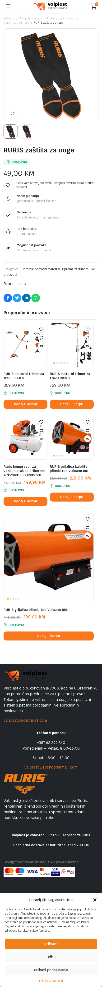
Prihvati (51, 944)
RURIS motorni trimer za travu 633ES (24, 376)
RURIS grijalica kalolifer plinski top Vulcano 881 (69, 468)
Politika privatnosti (51, 981)
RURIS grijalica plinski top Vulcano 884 (36, 610)
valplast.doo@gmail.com (25, 720)
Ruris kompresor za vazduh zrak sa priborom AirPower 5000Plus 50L (24, 470)
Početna (9, 18)
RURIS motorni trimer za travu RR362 (70, 376)
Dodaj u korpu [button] (25, 404)
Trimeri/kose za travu (61, 18)
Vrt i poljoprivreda (30, 18)
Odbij (51, 957)
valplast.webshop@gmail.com (50, 767)
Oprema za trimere (16, 23)
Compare (41, 337)
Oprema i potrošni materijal (41, 269)
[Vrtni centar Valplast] (50, 6)
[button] (95, 900)
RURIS (21, 284)
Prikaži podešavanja (51, 970)
